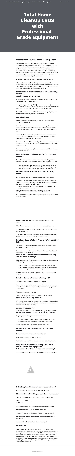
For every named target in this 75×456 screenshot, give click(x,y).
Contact (67, 1)
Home (61, 1)
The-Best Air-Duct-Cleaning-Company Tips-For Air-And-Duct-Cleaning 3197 (28, 2)
